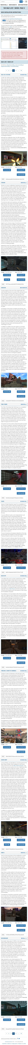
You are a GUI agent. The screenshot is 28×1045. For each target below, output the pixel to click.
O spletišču (4, 1043)
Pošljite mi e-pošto (22, 1043)
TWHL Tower (4, 404)
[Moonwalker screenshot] (14, 1008)
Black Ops (3, 576)
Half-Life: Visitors (5, 74)
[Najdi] (21, 1)
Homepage (20, 170)
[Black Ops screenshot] (14, 646)
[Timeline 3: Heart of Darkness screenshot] (14, 735)
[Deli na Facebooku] (17, 1038)
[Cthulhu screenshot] (14, 263)
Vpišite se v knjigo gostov (12, 1043)
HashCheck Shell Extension (15, 19)
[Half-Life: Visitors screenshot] (14, 158)
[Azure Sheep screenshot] (14, 828)
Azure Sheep (4, 760)
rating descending (10, 65)
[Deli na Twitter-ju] (19, 1038)
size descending (14, 66)
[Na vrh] (23, 1)
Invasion (3, 287)
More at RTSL (20, 488)
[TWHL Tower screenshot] (14, 477)
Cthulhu (3, 182)
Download (6, 170)
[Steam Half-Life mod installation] (14, 43)
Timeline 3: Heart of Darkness (8, 671)
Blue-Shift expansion (18, 765)
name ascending (19, 65)
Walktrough (20, 174)
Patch (6, 279)
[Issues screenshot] (14, 556)
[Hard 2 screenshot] (14, 914)
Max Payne (12, 588)
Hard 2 (2, 852)
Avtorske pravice (8, 1041)
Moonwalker (4, 938)
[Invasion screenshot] (14, 380)
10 (21, 70)
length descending (5, 66)
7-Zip (10, 26)
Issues (2, 501)
